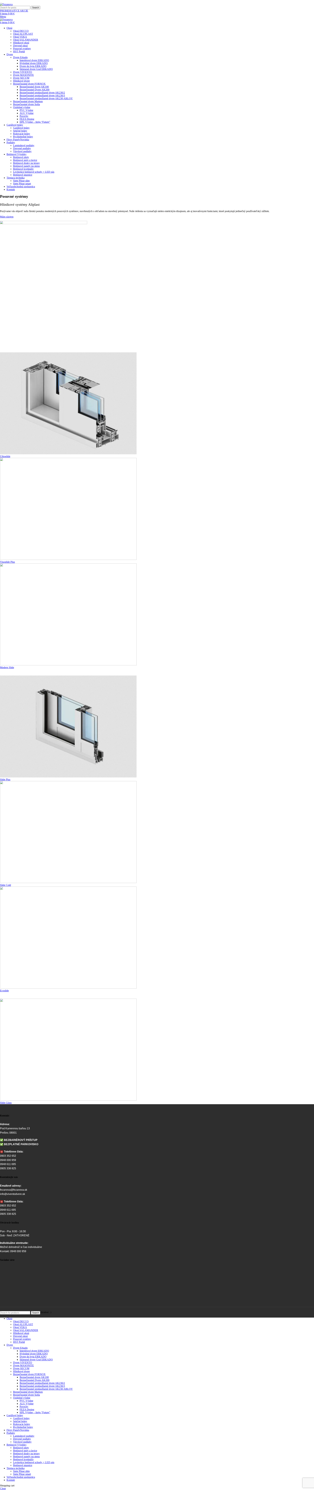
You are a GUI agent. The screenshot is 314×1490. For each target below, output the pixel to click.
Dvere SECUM (21, 78)
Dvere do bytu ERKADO (33, 66)
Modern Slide (7, 667)
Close (3, 1488)
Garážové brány (21, 127)
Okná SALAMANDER (25, 39)
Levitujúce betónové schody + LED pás (33, 171)
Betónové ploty (21, 157)
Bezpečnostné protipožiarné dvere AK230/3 (42, 95)
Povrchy (24, 116)
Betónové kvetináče (23, 169)
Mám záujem (6, 216)
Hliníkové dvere (21, 80)
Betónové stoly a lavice (25, 160)
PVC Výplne (26, 110)
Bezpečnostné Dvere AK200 (34, 89)
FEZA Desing (27, 119)
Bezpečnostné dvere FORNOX (29, 83)
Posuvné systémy (22, 48)
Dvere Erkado (20, 57)
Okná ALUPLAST (23, 33)
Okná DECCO (21, 31)
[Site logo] (6, 4)
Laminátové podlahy (23, 145)
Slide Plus (5, 779)
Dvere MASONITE (23, 75)
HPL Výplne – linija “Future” (35, 122)
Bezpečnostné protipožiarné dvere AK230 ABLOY (46, 98)
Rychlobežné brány (23, 136)
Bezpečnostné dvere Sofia (26, 104)
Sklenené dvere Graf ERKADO (36, 69)
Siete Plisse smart (22, 183)
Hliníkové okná (21, 42)
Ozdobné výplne (21, 107)
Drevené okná (20, 45)
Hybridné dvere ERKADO (34, 63)
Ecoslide (4, 990)
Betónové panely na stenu (26, 166)
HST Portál (19, 51)
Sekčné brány (20, 130)
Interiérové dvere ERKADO (34, 60)
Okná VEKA (20, 36)
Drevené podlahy (22, 148)
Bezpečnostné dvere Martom (28, 101)
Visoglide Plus (7, 562)
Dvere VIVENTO (22, 72)
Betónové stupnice (22, 174)
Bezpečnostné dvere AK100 (34, 86)
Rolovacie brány (21, 133)
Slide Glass (6, 1102)
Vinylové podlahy (22, 151)
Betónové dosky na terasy (26, 163)
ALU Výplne (27, 113)
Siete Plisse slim (21, 180)
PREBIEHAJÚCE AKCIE (14, 10)
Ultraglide (5, 456)
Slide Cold (5, 885)
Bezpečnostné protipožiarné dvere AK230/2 (42, 92)
